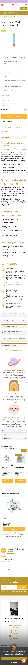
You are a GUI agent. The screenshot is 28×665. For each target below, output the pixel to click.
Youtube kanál (15, 636)
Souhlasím (15, 658)
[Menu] (26, 5)
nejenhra (15, 633)
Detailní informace (6, 95)
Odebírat (22, 587)
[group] (14, 517)
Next (25, 450)
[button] (23, 660)
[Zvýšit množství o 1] (25, 109)
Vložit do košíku (15, 116)
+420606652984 (15, 628)
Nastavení (14, 662)
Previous (22, 450)
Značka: (5, 131)
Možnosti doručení (8, 105)
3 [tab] (14, 486)
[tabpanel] (7, 469)
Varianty (20, 481)
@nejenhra (15, 638)
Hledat (23, 8)
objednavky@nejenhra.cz (15, 625)
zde (22, 654)
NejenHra (15, 630)
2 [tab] (13, 486)
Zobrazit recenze (10, 553)
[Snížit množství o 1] (25, 112)
